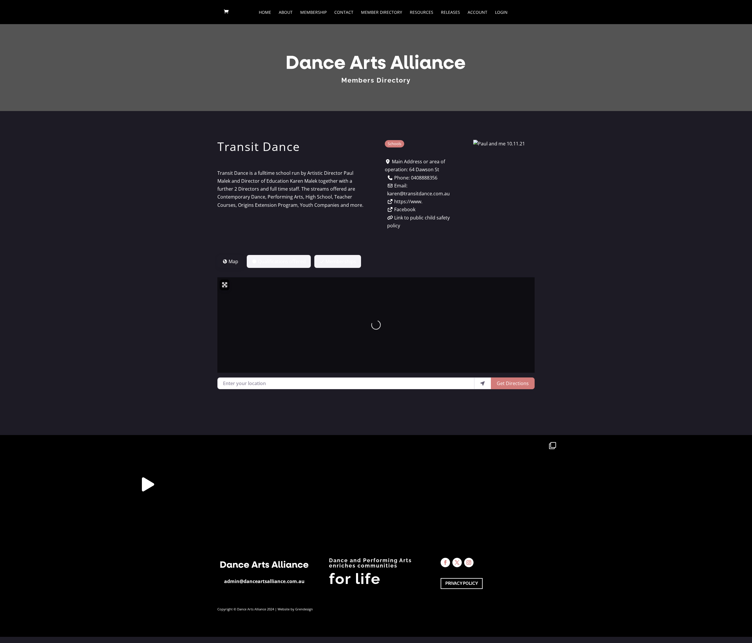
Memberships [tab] (340, 261)
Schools (394, 143)
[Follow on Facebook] (445, 562)
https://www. (408, 201)
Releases (450, 12)
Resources (421, 12)
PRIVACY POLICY (461, 583)
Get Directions (513, 383)
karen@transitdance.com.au (418, 193)
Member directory (381, 12)
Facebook (404, 209)
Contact (343, 12)
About (286, 12)
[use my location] (482, 383)
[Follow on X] (457, 562)
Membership (313, 12)
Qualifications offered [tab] (282, 261)
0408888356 (424, 177)
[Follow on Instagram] (469, 562)
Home (265, 12)
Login (501, 12)
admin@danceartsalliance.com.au (264, 581)
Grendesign (304, 609)
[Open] (55, 484)
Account (477, 12)
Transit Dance (258, 146)
